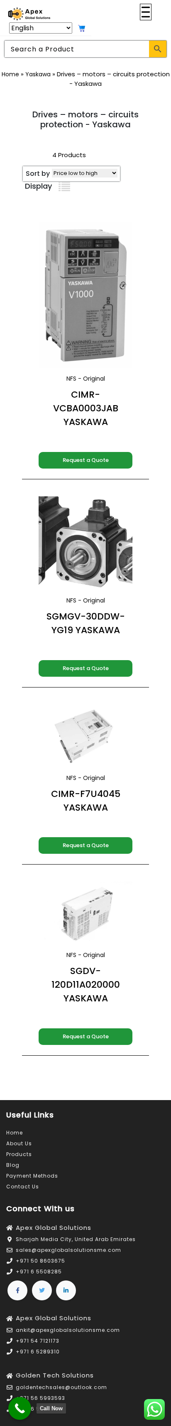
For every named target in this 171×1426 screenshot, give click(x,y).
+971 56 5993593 (40, 1398)
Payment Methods (32, 1175)
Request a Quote (86, 460)
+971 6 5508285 (39, 1271)
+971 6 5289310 (38, 1351)
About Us (19, 1143)
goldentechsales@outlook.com (61, 1387)
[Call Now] (19, 1408)
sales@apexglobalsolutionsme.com (68, 1250)
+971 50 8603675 (40, 1260)
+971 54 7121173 (37, 1340)
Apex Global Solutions (53, 1227)
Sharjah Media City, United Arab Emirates (76, 1239)
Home (10, 74)
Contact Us (22, 1186)
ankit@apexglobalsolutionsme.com (68, 1330)
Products (19, 1154)
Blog (13, 1164)
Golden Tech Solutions (55, 1375)
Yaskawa (38, 74)
